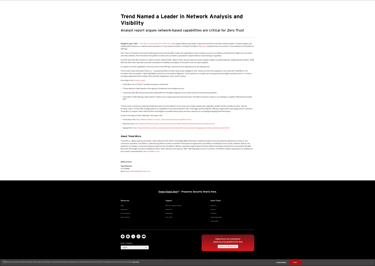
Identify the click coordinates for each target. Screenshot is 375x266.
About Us (213, 205)
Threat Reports (125, 213)
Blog (122, 205)
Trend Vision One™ (168, 191)
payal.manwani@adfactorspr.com (137, 171)
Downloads (169, 213)
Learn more (135, 262)
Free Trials (169, 217)
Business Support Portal (173, 205)
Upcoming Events (216, 217)
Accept (295, 262)
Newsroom (124, 209)
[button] (135, 247)
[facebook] (128, 236)
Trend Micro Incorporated (148, 43)
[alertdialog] (187, 262)
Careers (213, 209)
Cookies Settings (281, 262)
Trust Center (214, 221)
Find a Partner (125, 217)
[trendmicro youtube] (144, 236)
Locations (213, 213)
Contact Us (169, 209)
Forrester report (139, 80)
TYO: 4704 (162, 43)
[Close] (372, 262)
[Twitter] (133, 236)
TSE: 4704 (170, 43)
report (204, 46)
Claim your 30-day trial (227, 246)
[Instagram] (138, 236)
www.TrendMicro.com (151, 151)
